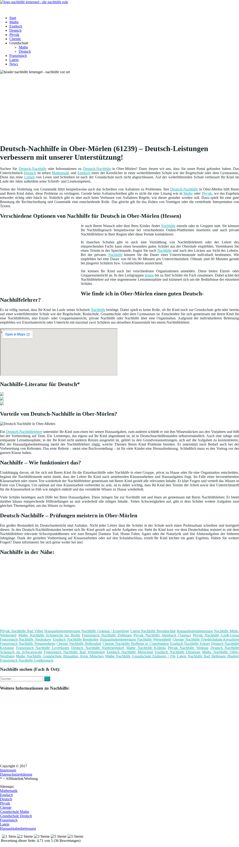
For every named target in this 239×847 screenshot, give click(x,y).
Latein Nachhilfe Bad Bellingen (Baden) (208, 656)
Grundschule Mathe (14, 812)
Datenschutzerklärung (16, 774)
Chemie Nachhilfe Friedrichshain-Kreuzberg (205, 639)
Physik (14, 35)
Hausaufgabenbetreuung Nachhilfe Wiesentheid (135, 639)
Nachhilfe (168, 226)
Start (12, 18)
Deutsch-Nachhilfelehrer (24, 432)
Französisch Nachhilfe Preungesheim (27, 644)
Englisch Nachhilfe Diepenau (177, 652)
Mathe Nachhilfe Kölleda (146, 648)
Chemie (15, 39)
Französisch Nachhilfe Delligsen (107, 635)
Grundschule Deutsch (16, 816)
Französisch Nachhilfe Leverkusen (42, 648)
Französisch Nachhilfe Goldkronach (26, 660)
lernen (149, 275)
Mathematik (60, 173)
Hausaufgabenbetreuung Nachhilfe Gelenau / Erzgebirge (86, 631)
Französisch (18, 56)
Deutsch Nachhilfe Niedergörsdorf (97, 648)
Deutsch (15, 30)
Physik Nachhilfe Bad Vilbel (21, 631)
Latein (14, 60)
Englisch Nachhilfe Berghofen (75, 639)
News (13, 64)
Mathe (14, 22)
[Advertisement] (121, 106)
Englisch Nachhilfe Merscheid (130, 652)
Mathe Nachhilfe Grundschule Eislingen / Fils (140, 656)
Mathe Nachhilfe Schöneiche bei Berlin (49, 635)
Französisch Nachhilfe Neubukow (25, 639)
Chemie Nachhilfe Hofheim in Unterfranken (136, 644)
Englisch (15, 26)
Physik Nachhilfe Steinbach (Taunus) (162, 635)
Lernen (29, 177)
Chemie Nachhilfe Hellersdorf (79, 644)
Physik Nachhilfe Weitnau (188, 648)
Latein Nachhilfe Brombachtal (153, 631)
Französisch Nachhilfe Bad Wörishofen (74, 652)
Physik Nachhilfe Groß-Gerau (216, 635)
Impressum (8, 770)
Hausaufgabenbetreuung (18, 828)
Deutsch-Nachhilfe (32, 169)
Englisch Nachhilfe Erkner (190, 644)
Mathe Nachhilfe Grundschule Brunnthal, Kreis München (60, 656)
